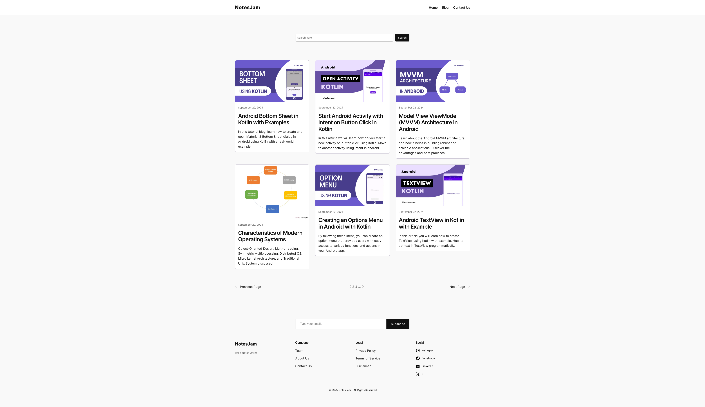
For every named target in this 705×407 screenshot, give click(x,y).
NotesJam (247, 7)
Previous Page (248, 287)
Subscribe (398, 324)
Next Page (460, 287)
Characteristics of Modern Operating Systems (270, 236)
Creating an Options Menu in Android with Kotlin (350, 223)
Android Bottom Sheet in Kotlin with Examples (268, 119)
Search (402, 37)
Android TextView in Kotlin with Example (431, 223)
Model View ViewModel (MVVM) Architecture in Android (428, 122)
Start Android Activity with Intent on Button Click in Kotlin (350, 122)
